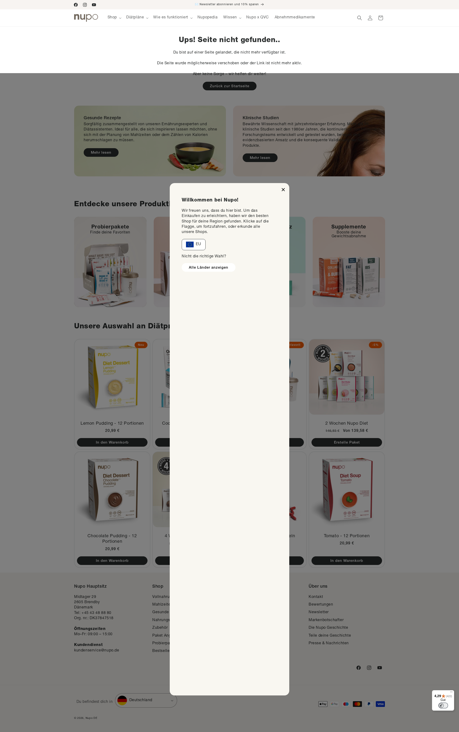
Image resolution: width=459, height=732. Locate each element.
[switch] (443, 705)
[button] (114, 17)
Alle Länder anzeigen (208, 268)
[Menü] (451, 693)
